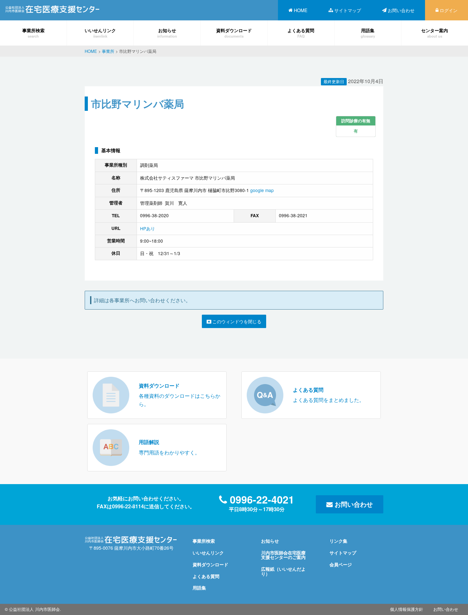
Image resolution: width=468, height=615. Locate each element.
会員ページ (341, 564)
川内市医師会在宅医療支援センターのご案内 (283, 554)
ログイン (448, 10)
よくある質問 (300, 32)
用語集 (368, 32)
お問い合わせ (401, 10)
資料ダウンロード (234, 32)
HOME (301, 10)
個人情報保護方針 (406, 609)
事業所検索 (33, 32)
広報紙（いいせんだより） (283, 571)
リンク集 (338, 541)
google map (262, 190)
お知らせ (167, 32)
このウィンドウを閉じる (236, 321)
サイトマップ (347, 10)
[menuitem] (298, 10)
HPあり (147, 228)
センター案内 (434, 32)
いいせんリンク (100, 32)
